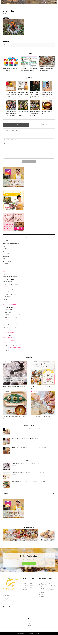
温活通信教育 (41, 596)
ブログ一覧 (29, 621)
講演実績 (24, 591)
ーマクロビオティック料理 (10, 327)
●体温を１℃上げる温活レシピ (9, 304)
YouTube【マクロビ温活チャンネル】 (11, 279)
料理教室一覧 (41, 581)
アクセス (49, 583)
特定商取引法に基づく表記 (51, 590)
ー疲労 (5, 302)
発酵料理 (5, 274)
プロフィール (25, 585)
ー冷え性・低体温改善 (9, 307)
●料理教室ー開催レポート (8, 337)
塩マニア (5, 251)
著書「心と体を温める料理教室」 (11, 284)
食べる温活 (5, 240)
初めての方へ (25, 587)
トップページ (25, 581)
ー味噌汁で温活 (7, 312)
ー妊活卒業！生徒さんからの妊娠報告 (12, 345)
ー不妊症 (6, 299)
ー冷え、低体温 (7, 291)
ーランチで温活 (7, 335)
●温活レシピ (5, 268)
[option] (11, 535)
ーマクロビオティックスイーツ (11, 330)
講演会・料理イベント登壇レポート (11, 243)
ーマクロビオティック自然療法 (11, 324)
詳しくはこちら (29, 563)
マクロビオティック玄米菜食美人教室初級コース (42, 585)
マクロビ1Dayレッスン (42, 589)
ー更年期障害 (7, 296)
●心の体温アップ (6, 319)
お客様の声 (25, 589)
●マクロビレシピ (6, 266)
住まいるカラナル (7, 261)
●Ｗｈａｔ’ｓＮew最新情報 (9, 340)
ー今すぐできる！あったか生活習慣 (12, 314)
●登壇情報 (5, 248)
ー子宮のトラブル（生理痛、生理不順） (13, 294)
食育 (4, 246)
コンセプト (25, 583)
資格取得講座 (41, 592)
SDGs (4, 258)
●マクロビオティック (7, 322)
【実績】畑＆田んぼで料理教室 (10, 276)
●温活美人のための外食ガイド (9, 332)
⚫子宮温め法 (6, 256)
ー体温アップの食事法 (9, 309)
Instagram (29, 625)
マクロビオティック (34, 581)
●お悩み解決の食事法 (7, 286)
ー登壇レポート (7, 350)
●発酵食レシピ (6, 271)
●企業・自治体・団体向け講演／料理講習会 (12, 347)
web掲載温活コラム (7, 263)
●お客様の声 (5, 342)
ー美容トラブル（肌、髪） (10, 289)
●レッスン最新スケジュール (9, 253)
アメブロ (28, 623)
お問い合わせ (50, 581)
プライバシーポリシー (51, 586)
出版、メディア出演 (7, 281)
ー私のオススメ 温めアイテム (10, 317)
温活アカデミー (42, 594)
